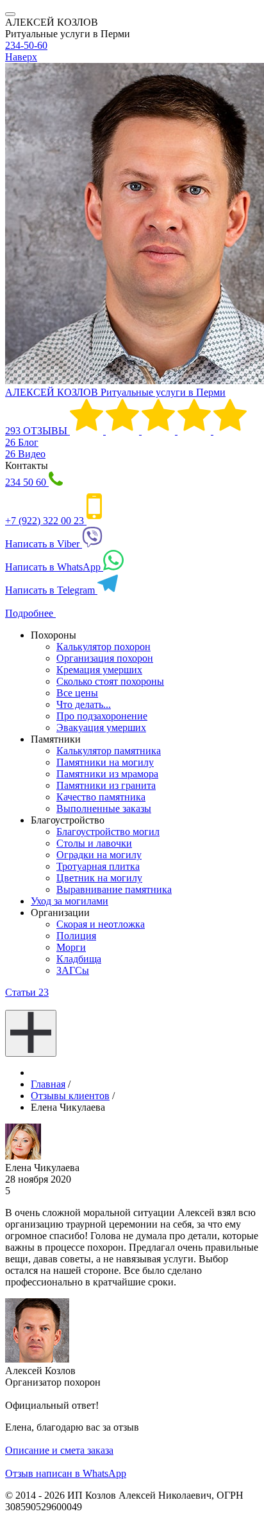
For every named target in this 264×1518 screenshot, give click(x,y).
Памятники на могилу (105, 762)
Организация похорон (104, 658)
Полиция (76, 935)
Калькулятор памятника (108, 750)
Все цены (77, 692)
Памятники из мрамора (107, 773)
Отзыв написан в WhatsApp (65, 1473)
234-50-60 (26, 45)
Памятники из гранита (106, 785)
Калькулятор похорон (103, 646)
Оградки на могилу (99, 854)
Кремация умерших (99, 669)
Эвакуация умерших (101, 727)
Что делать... (83, 704)
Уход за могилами (69, 901)
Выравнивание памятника (114, 889)
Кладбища (78, 958)
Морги (71, 947)
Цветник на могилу (99, 877)
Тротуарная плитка (98, 866)
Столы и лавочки (94, 843)
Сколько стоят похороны (110, 681)
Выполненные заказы (103, 808)
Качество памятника (100, 796)
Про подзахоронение (101, 715)
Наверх (21, 56)
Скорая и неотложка (100, 924)
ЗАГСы (72, 970)
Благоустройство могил (108, 831)
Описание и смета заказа (59, 1450)
